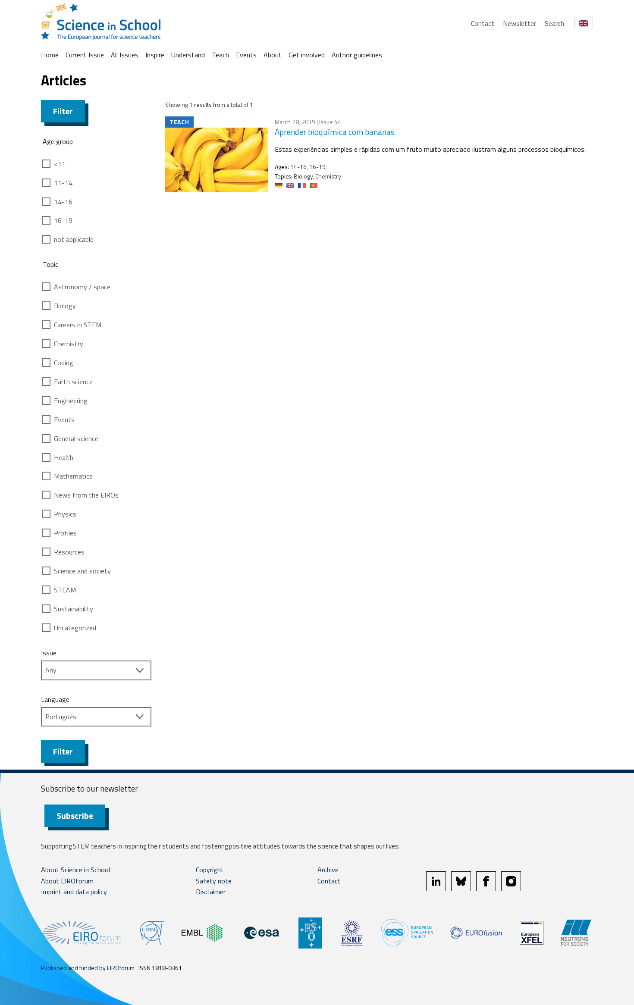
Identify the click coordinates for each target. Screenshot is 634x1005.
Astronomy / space (82, 287)
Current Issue (85, 55)
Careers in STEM (77, 324)
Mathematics (73, 476)
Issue (48, 653)
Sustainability (73, 609)
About (273, 55)
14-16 (63, 202)
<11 (60, 164)
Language (55, 699)
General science (76, 438)
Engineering (71, 400)
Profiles (65, 533)
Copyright (210, 869)
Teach (220, 55)
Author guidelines (357, 55)
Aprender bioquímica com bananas (335, 131)
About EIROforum (67, 881)
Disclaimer (211, 891)
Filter (63, 111)
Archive (328, 869)
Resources (69, 552)
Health (63, 457)
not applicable (74, 239)
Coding (63, 362)
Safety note (214, 881)
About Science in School (75, 869)
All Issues (124, 55)
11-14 (63, 183)
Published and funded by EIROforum (88, 967)
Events (246, 55)
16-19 (63, 220)
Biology (65, 306)
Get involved (307, 55)
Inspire (154, 55)
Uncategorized (75, 628)
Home (50, 55)
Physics (65, 514)
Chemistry (68, 343)
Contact (482, 23)
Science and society (82, 571)
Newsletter (519, 23)
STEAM (65, 590)
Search (554, 23)
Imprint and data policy (74, 891)
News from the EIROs (86, 495)
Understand (188, 55)
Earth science (73, 381)
